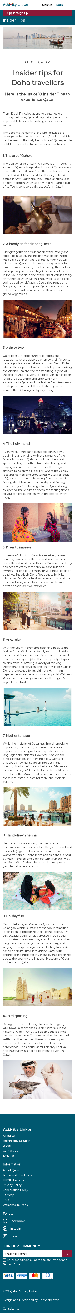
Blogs (7, 1145)
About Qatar (11, 1170)
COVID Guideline (14, 1180)
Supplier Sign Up (17, 13)
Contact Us (10, 1150)
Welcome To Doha (15, 1205)
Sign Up (47, 4)
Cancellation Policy (15, 1190)
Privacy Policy (12, 1185)
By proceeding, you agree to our (35, 1262)
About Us (9, 1136)
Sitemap (8, 1195)
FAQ (6, 1200)
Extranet (8, 1155)
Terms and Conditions (17, 1175)
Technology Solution (16, 1140)
